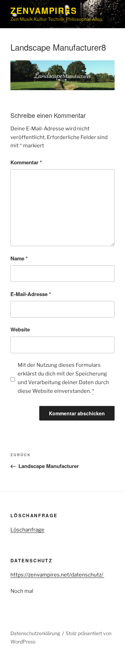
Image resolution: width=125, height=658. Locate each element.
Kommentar (26, 162)
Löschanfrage (27, 530)
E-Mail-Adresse (30, 294)
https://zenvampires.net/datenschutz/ (57, 575)
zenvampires (43, 10)
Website (20, 329)
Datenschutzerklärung (35, 633)
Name (19, 258)
